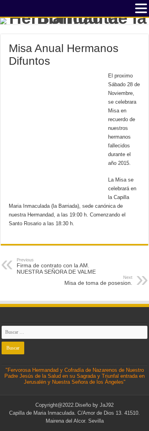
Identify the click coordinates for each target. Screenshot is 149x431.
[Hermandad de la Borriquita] (74, 21)
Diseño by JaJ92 (94, 405)
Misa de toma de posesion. (98, 280)
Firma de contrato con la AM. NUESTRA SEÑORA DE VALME (56, 266)
